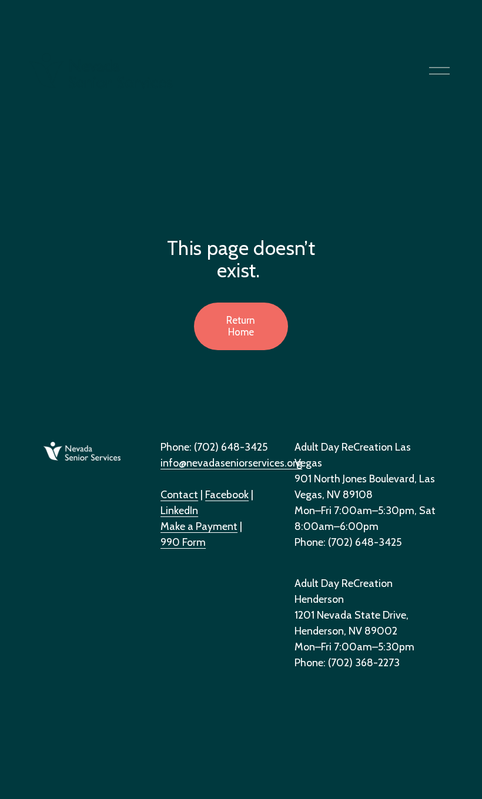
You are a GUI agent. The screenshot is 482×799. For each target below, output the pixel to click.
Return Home (240, 326)
